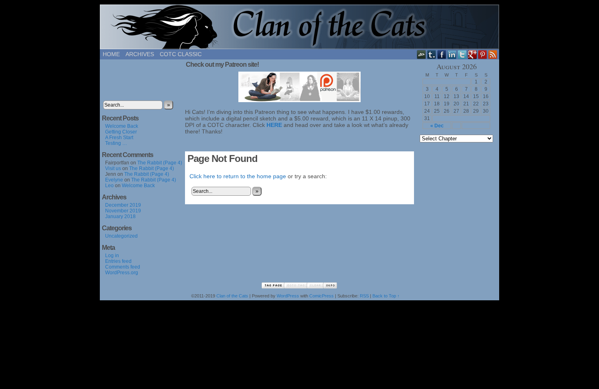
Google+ (472, 54)
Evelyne (114, 180)
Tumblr (432, 54)
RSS (493, 54)
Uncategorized (121, 236)
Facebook (442, 54)
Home (111, 54)
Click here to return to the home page (237, 176)
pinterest (483, 54)
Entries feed (118, 261)
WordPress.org (121, 272)
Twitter (462, 54)
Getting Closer (121, 132)
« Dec (437, 126)
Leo (109, 185)
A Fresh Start (119, 137)
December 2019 (123, 205)
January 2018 (120, 216)
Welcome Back (121, 126)
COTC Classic (181, 54)
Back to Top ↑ (386, 295)
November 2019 (123, 211)
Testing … (116, 143)
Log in (112, 255)
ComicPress (321, 295)
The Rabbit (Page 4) (159, 163)
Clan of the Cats (299, 26)
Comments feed (122, 267)
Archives (140, 54)
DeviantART (421, 54)
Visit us (113, 168)
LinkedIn (452, 54)
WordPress (288, 295)
